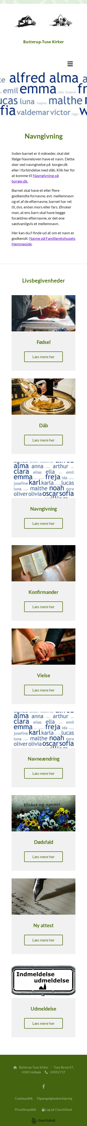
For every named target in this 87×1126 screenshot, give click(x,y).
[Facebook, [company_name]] (43, 1086)
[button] (43, 64)
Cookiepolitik (24, 1098)
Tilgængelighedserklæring (54, 1098)
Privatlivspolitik (25, 1110)
